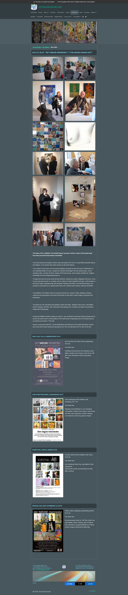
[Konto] (83, 17)
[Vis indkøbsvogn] (85, 17)
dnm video (54, 47)
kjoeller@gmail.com (43, 569)
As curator (46, 47)
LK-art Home (37, 47)
